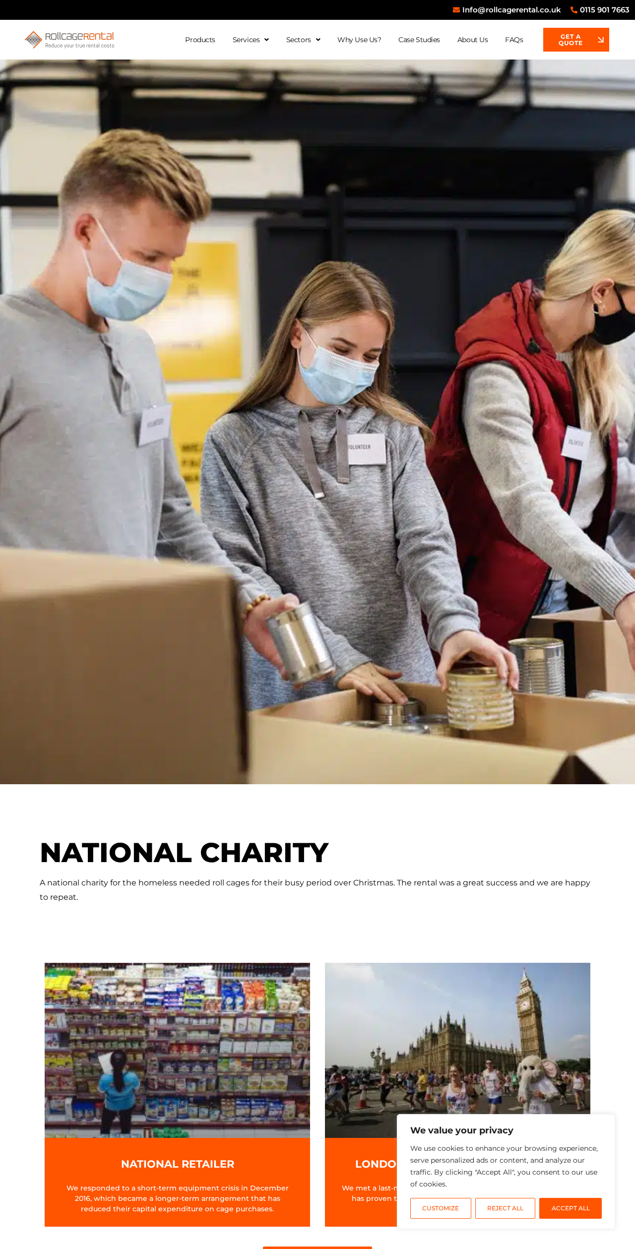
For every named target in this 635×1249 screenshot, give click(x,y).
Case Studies (419, 39)
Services (246, 39)
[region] (506, 1171)
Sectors (298, 39)
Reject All (505, 1208)
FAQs (514, 39)
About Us (472, 39)
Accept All (571, 1208)
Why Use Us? (359, 39)
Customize (440, 1208)
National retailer (177, 1164)
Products (200, 39)
